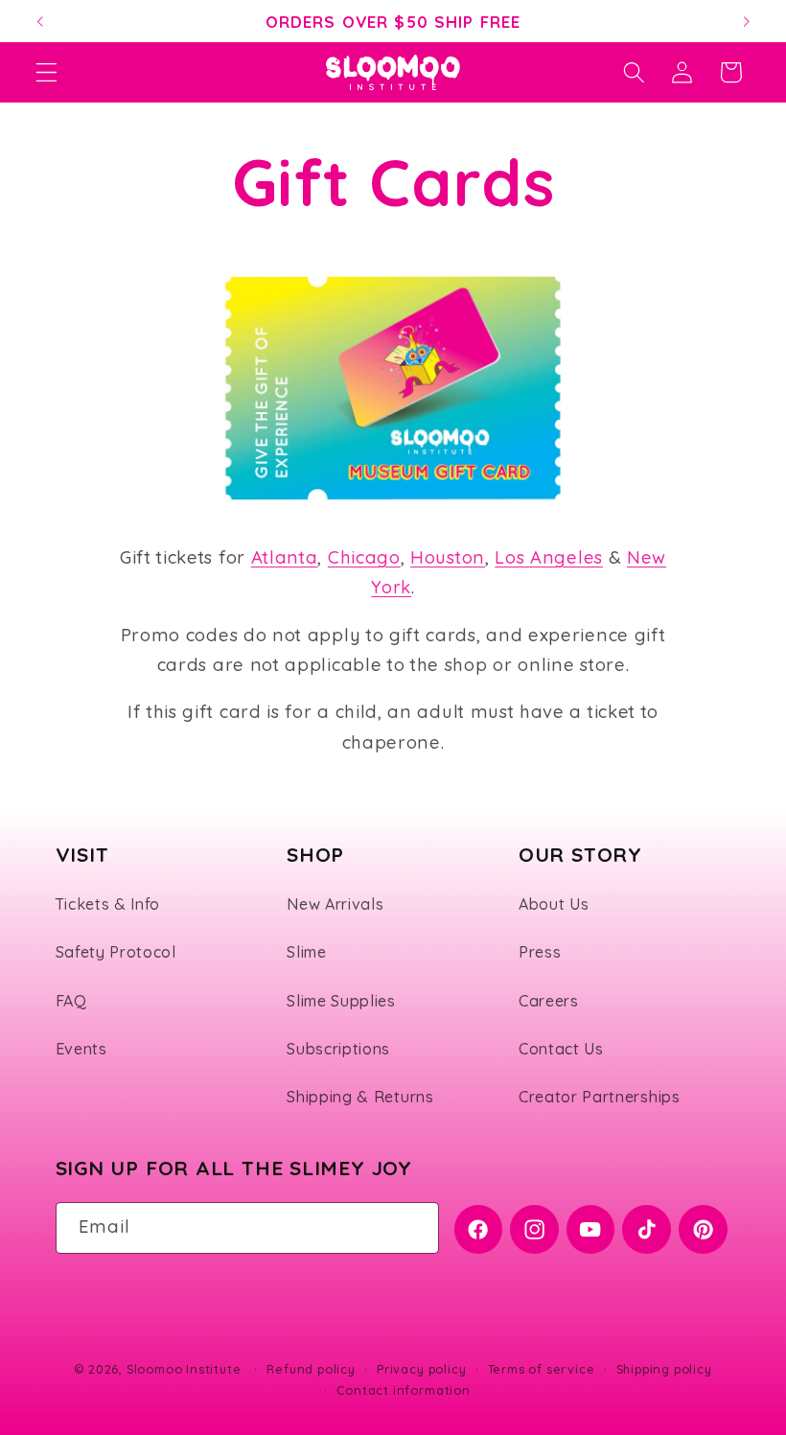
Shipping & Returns (360, 1096)
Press (540, 951)
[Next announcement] (746, 21)
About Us (554, 904)
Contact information (403, 1390)
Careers (549, 1000)
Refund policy (310, 1369)
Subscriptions (338, 1048)
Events (81, 1048)
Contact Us (561, 1048)
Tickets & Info (108, 904)
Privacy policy (421, 1369)
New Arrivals (335, 904)
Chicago (364, 557)
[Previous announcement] (40, 21)
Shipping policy (664, 1369)
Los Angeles (549, 557)
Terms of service (541, 1369)
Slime (306, 951)
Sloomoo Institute (184, 1369)
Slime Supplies (341, 1000)
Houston (447, 557)
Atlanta (284, 557)
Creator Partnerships (600, 1096)
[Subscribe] (414, 1228)
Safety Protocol (116, 951)
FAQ (71, 1000)
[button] (46, 72)
